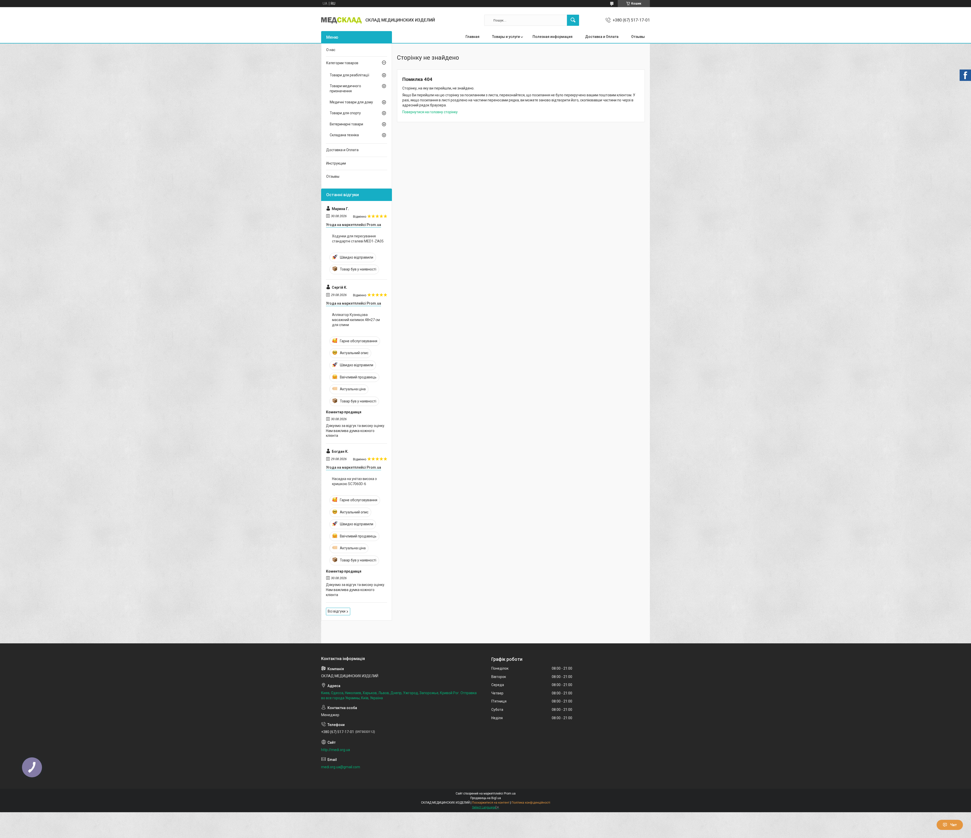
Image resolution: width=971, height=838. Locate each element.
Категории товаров (342, 63)
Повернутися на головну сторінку (430, 112)
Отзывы (638, 37)
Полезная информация (552, 37)
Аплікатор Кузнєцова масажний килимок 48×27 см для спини (356, 320)
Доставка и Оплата (602, 37)
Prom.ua (510, 793)
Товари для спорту (345, 113)
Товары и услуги (506, 37)
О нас (330, 50)
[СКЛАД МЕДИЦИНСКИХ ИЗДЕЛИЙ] (341, 20)
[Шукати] (573, 20)
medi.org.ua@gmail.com (340, 767)
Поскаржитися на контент (490, 802)
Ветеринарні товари (346, 124)
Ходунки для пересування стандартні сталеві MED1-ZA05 (358, 238)
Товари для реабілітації (349, 75)
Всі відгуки (336, 611)
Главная (472, 37)
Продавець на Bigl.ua (485, 798)
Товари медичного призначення (345, 88)
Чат (953, 825)
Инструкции (336, 163)
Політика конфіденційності (531, 802)
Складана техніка (344, 135)
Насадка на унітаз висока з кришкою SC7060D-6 (354, 481)
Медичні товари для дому (351, 102)
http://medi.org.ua (335, 750)
